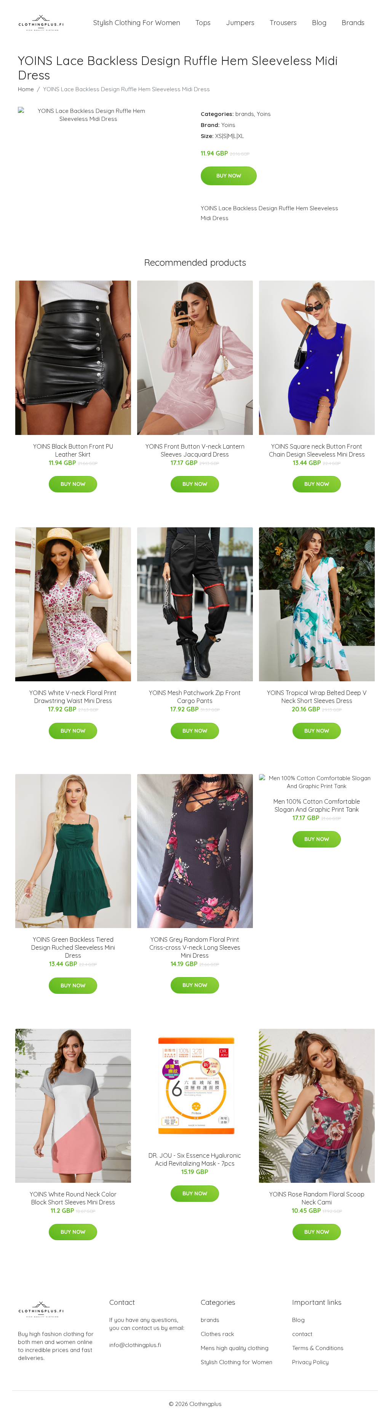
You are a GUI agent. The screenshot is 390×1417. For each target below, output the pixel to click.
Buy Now (228, 175)
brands (244, 113)
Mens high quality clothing (235, 1348)
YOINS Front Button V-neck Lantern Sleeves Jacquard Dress (195, 450)
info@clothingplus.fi (135, 1345)
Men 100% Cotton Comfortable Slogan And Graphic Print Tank (316, 805)
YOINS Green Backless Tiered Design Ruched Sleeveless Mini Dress (73, 947)
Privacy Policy (310, 1362)
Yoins (264, 113)
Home (26, 89)
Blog (319, 22)
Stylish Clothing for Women (236, 1362)
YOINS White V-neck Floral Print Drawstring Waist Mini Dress (73, 697)
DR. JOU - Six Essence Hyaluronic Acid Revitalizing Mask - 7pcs (195, 1159)
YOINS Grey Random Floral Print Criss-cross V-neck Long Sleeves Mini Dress (194, 947)
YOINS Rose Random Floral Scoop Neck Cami (316, 1198)
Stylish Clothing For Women (136, 22)
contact (302, 1334)
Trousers (283, 22)
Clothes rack (217, 1334)
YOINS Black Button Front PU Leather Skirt (73, 450)
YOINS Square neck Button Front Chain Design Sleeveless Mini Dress (317, 450)
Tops (203, 22)
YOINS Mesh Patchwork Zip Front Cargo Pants (195, 697)
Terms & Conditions (318, 1348)
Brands (353, 22)
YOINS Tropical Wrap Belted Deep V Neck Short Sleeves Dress (317, 697)
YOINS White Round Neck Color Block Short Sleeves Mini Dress (73, 1198)
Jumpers (240, 22)
